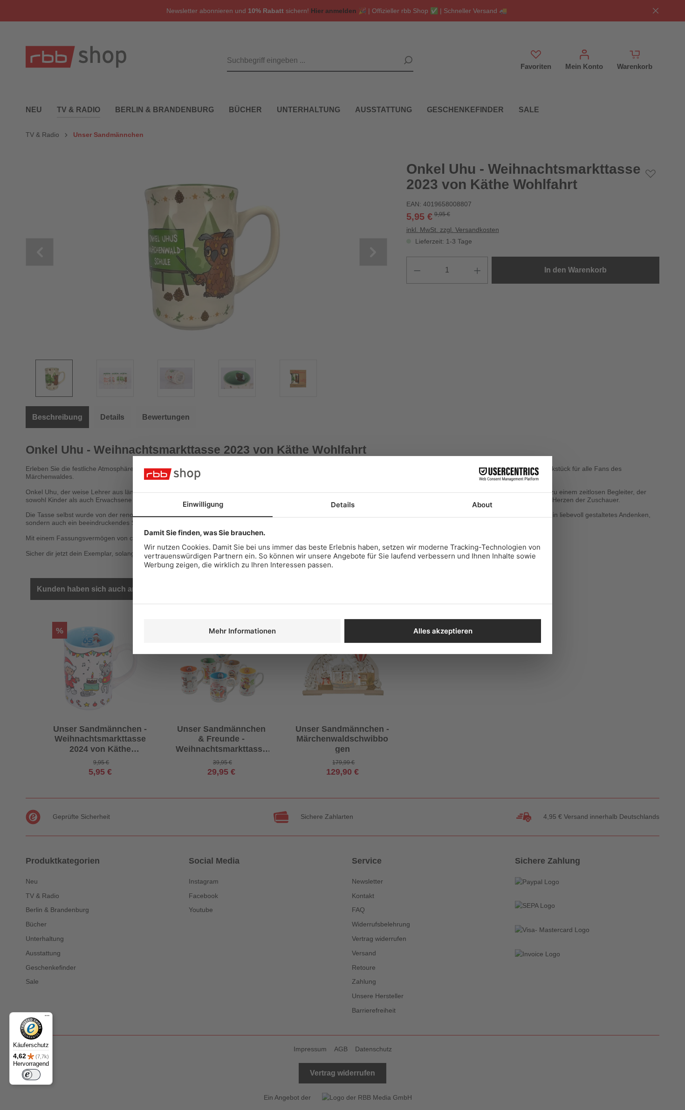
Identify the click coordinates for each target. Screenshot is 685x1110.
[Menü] (47, 1017)
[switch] (31, 1074)
